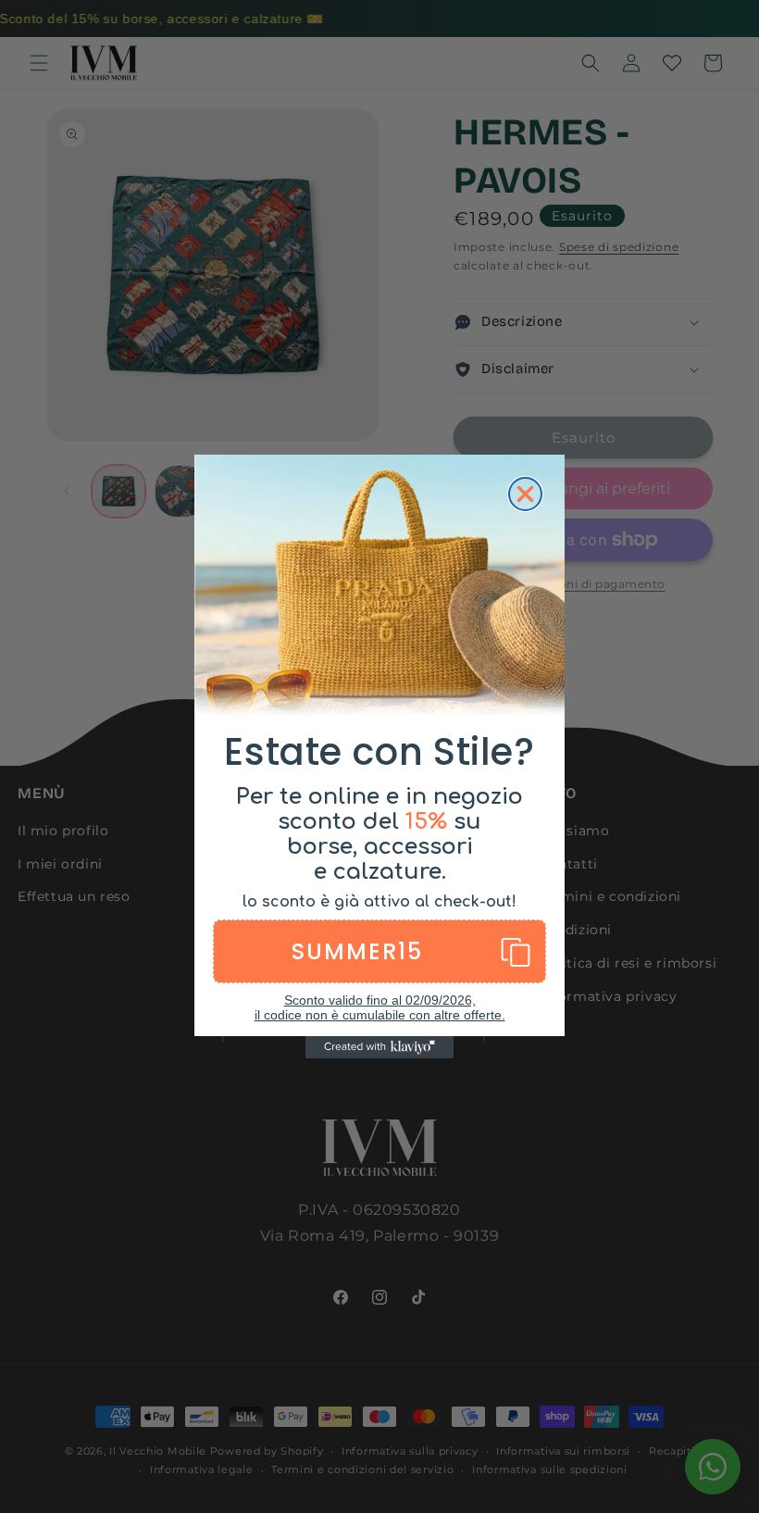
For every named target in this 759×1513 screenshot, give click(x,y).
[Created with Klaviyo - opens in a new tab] (379, 1047)
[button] (379, 951)
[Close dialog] (525, 494)
